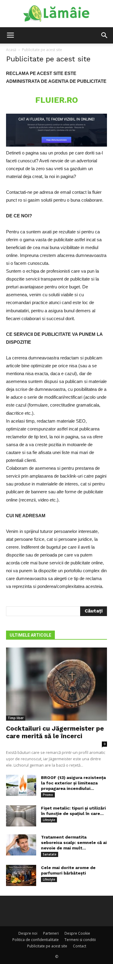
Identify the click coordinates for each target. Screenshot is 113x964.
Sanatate (49, 854)
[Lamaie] (56, 14)
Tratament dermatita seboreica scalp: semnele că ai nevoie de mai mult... (74, 842)
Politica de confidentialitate (35, 939)
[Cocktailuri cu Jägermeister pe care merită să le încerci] (56, 684)
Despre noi (27, 933)
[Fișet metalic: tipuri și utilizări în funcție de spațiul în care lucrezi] (21, 815)
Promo (48, 795)
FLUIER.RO (56, 100)
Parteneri (51, 933)
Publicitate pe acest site (47, 946)
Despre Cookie (77, 933)
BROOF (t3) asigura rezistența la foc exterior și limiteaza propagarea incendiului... (73, 783)
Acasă (11, 49)
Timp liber (16, 718)
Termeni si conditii (80, 939)
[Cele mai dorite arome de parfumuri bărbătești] (21, 875)
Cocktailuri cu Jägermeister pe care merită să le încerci (55, 732)
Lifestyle (49, 820)
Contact (79, 946)
